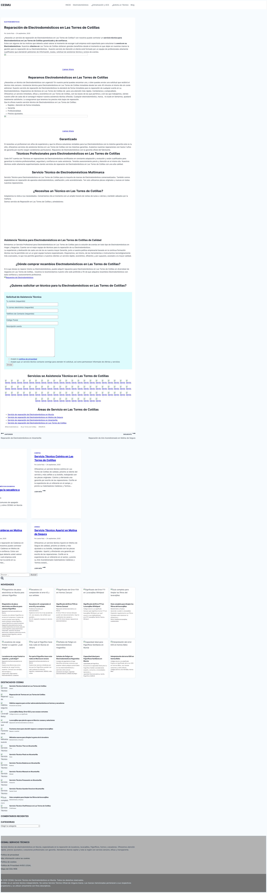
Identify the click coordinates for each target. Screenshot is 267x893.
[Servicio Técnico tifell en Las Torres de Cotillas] (92, 400)
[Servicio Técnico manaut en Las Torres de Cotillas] (68, 400)
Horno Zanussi (66, 619)
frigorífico (32, 671)
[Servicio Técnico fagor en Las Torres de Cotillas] (13, 382)
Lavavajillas (92, 617)
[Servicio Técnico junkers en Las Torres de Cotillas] (44, 394)
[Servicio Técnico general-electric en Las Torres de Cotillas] (86, 382)
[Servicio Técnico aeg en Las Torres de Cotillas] (7, 382)
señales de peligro (72, 673)
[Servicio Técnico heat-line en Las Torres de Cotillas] (128, 394)
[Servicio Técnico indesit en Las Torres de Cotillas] (110, 382)
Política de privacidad (10, 855)
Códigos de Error (115, 669)
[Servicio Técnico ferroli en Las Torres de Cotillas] (37, 394)
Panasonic (12, 782)
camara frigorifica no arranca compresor (13, 623)
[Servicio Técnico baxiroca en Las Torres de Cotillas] (68, 394)
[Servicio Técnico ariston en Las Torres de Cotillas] (25, 394)
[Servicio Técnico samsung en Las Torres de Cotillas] (31, 388)
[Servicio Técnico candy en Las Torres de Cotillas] (37, 382)
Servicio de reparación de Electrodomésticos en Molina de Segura (35, 417)
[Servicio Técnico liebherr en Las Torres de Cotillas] (122, 382)
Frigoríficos (86, 676)
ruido (50, 671)
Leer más (39, 491)
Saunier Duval (13, 791)
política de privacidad (28, 359)
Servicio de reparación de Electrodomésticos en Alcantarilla (32, 420)
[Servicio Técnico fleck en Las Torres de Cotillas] (56, 400)
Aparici (37, 527)
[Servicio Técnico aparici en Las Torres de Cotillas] (31, 394)
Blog (132, 5)
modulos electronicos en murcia (10, 627)
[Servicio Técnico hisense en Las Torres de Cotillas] (13, 394)
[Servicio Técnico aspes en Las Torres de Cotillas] (19, 394)
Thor (10, 748)
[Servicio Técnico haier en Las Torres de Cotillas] (92, 382)
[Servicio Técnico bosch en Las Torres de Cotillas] (31, 382)
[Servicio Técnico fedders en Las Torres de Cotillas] (92, 394)
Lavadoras (16, 675)
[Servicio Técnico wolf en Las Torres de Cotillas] (110, 394)
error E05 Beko (125, 669)
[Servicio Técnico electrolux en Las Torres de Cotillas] (74, 382)
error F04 (58, 619)
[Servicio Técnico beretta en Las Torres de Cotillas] (74, 394)
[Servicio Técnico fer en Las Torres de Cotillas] (50, 400)
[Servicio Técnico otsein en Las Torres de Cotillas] (19, 388)
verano (31, 673)
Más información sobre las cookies (15, 858)
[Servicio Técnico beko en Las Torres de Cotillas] (25, 382)
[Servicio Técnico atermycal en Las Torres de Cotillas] (50, 394)
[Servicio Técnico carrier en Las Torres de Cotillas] (98, 388)
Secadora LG (43, 619)
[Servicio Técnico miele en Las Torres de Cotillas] (7, 388)
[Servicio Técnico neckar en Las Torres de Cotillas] (74, 400)
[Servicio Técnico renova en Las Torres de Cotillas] (122, 394)
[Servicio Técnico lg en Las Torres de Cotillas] (116, 382)
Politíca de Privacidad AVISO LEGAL (16, 865)
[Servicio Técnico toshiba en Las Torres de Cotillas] (128, 388)
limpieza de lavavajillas (121, 619)
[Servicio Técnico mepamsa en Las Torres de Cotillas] (128, 382)
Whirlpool (86, 619)
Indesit (11, 688)
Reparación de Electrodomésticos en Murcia (21, 722)
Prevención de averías (15, 705)
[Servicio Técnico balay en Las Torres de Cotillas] (19, 382)
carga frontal (5, 673)
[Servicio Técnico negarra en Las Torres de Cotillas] (80, 400)
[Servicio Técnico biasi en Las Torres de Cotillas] (104, 394)
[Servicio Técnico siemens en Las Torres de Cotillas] (37, 388)
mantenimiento (115, 621)
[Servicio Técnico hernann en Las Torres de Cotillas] (116, 394)
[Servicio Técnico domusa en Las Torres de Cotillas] (98, 394)
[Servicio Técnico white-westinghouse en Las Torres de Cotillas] (74, 388)
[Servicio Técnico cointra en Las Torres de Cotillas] (44, 400)
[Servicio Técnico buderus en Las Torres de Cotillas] (86, 394)
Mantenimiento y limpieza (118, 609)
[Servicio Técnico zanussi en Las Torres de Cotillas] (86, 388)
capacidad (86, 674)
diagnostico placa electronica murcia (12, 625)
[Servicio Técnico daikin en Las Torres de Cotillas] (104, 388)
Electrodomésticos (11, 22)
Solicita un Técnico (120, 5)
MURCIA (42, 427)
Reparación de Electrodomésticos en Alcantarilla (21, 436)
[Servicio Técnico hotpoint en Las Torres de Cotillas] (104, 382)
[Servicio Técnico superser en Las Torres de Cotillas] (56, 388)
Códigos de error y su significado (92, 609)
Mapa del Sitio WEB (9, 869)
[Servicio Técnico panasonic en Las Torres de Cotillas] (25, 388)
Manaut (11, 774)
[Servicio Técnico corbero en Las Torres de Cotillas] (50, 382)
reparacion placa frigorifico (9, 634)
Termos (11, 697)
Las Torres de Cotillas (28, 427)
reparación (37, 619)
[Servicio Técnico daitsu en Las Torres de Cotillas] (110, 388)
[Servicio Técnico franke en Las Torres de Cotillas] (80, 382)
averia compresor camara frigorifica (11, 621)
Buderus (11, 765)
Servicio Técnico (100, 617)
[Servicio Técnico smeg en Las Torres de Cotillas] (50, 388)
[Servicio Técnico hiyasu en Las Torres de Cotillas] (7, 394)
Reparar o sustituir (14, 731)
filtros (112, 619)
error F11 (85, 617)
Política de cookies (8, 862)
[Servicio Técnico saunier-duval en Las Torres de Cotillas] (62, 394)
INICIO (68, 5)
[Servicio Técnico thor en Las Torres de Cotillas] (62, 388)
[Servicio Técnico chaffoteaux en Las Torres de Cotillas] (37, 400)
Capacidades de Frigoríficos (91, 663)
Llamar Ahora (68, 69)
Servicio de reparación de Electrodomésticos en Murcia (31, 414)
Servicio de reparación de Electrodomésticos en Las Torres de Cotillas (37, 423)
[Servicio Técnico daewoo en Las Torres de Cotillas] (56, 382)
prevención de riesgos (62, 671)
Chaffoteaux (12, 808)
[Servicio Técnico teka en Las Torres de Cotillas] (68, 388)
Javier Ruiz (10, 33)
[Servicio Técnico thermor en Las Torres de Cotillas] (86, 400)
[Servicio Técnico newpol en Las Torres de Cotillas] (13, 388)
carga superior (13, 673)
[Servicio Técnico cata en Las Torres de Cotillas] (44, 382)
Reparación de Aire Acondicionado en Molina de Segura (112, 436)
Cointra (37, 453)
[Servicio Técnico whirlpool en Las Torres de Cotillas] (80, 388)
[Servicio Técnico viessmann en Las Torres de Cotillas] (98, 400)
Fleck (10, 757)
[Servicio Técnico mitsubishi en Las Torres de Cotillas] (122, 388)
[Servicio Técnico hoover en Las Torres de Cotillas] (98, 382)
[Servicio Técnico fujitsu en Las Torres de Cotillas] (116, 388)
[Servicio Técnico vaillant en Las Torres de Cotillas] (56, 394)
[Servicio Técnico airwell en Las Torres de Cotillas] (92, 388)
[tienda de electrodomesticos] (68, 277)
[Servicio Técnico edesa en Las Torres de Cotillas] (68, 382)
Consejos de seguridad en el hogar (65, 661)
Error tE (31, 619)
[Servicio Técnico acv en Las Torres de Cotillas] (80, 394)
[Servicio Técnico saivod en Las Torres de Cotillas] (44, 388)
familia (102, 674)
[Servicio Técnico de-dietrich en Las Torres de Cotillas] (62, 382)
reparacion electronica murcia (17, 632)
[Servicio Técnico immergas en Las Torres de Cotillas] (62, 400)
